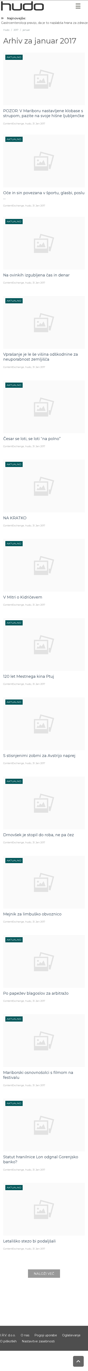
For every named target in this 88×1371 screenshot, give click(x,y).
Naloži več (44, 1274)
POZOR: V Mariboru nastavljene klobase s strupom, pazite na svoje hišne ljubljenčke (43, 113)
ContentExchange (13, 123)
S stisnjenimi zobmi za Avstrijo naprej (39, 755)
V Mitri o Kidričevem (22, 597)
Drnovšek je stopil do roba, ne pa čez (38, 835)
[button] (77, 6)
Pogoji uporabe (45, 1335)
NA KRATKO (14, 518)
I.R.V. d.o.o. (8, 1335)
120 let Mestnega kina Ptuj (28, 676)
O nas (25, 1335)
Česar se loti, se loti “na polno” (32, 438)
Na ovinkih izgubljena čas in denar (36, 275)
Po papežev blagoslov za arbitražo (36, 993)
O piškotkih (8, 1341)
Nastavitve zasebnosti (38, 1341)
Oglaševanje (71, 1335)
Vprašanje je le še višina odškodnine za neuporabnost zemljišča (40, 357)
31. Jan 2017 (38, 123)
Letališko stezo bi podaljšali (29, 1241)
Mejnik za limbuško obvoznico (32, 914)
